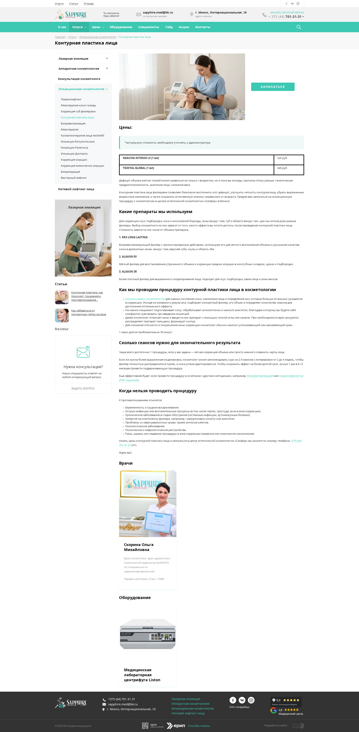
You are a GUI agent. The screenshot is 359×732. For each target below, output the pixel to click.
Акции (184, 27)
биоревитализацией (260, 376)
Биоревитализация (73, 123)
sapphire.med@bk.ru (123, 704)
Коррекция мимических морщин (82, 165)
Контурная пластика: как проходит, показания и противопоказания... (87, 296)
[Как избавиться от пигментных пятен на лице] (62, 316)
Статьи (73, 3)
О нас (62, 27)
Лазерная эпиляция (73, 59)
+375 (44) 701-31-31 (121, 699)
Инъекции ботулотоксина (78, 141)
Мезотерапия (69, 129)
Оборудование (121, 27)
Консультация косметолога (79, 79)
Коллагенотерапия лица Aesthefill (82, 135)
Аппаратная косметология (79, 69)
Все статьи (61, 328)
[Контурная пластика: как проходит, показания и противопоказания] (62, 297)
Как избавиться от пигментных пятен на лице (88, 312)
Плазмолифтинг (71, 99)
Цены (96, 27)
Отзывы (89, 3)
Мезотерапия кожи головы (78, 105)
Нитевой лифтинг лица (76, 189)
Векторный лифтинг (74, 178)
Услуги (59, 3)
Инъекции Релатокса (74, 147)
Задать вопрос (83, 388)
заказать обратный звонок (287, 12)
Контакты (202, 27)
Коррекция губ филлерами (78, 111)
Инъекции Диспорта (74, 153)
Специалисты (148, 27)
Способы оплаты (199, 726)
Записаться (273, 87)
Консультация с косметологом (145, 299)
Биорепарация (70, 172)
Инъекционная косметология (97, 37)
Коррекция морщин (74, 159)
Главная (60, 37)
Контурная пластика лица (77, 117)
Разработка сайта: (276, 725)
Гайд (169, 27)
